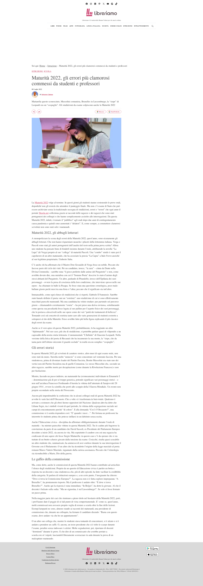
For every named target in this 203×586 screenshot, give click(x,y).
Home (42, 65)
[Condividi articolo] (34, 112)
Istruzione (52, 65)
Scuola (47, 71)
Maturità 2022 (41, 202)
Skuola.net (44, 212)
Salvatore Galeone (47, 94)
